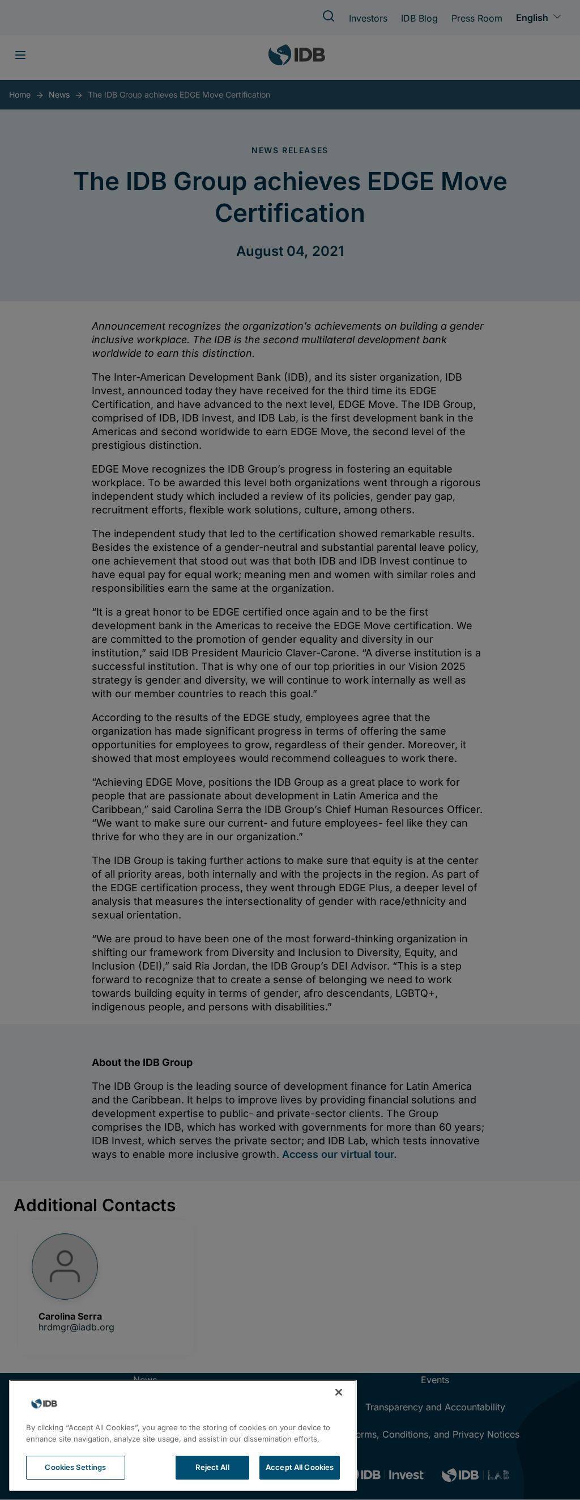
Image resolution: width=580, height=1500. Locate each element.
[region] (183, 1435)
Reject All (212, 1467)
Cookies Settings (75, 1467)
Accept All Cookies (300, 1467)
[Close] (338, 1392)
